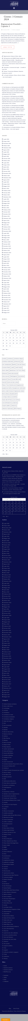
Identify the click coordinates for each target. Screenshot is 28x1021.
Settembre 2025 (7, 147)
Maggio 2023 (7, 186)
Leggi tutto (7, 47)
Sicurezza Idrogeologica (9, 898)
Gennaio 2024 (7, 171)
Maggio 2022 (7, 203)
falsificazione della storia (10, 781)
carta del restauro (21, 364)
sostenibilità (14, 396)
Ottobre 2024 (7, 160)
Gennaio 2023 (7, 192)
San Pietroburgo (7, 885)
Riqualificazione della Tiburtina (11, 875)
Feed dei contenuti (8, 967)
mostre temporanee (8, 819)
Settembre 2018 (7, 278)
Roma (8, 393)
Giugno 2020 (7, 235)
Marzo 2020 (6, 239)
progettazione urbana (9, 860)
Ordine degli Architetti (9, 830)
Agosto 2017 (6, 306)
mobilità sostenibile (8, 813)
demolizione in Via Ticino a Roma (17, 370)
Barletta (14, 364)
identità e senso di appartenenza (11, 793)
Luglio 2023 (6, 182)
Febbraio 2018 (7, 293)
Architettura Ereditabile (9, 716)
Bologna (6, 740)
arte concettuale (7, 725)
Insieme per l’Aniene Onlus (10, 798)
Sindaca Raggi (7, 900)
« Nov (3, 349)
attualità (6, 727)
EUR (5, 778)
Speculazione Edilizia (9, 915)
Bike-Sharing (7, 738)
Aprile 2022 (6, 205)
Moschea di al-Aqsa (8, 817)
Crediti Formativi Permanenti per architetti (14, 770)
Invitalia (5, 802)
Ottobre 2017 (7, 301)
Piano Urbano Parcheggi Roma (11, 843)
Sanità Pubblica (7, 887)
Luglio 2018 (6, 282)
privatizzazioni (7, 855)
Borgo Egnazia (7, 746)
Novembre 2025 (7, 143)
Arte (5, 723)
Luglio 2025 (6, 152)
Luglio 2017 (6, 308)
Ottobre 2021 (7, 216)
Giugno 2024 (7, 164)
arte (22, 361)
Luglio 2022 (6, 199)
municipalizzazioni (8, 823)
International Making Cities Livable (12, 800)
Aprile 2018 (6, 288)
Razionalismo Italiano (9, 864)
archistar (6, 710)
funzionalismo (21, 376)
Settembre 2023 (7, 177)
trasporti (6, 950)
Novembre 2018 (7, 274)
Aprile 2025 (6, 156)
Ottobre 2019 (7, 250)
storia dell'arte (16, 399)
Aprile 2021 (6, 224)
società (5, 905)
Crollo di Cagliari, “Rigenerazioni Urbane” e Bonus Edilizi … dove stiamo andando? (14, 123)
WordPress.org (7, 971)
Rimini (3, 393)
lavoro (9, 379)
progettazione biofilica (7, 388)
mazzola (4, 382)
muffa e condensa (8, 821)
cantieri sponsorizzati (9, 748)
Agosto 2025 (6, 149)
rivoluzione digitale (8, 877)
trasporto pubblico (6, 405)
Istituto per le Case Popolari (10, 804)
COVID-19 (6, 768)
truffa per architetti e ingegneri (11, 952)
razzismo (6, 866)
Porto (5, 853)
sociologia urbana (6, 396)
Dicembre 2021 (7, 214)
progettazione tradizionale (19, 388)
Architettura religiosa (9, 718)
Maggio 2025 (7, 154)
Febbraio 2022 (7, 209)
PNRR (5, 847)
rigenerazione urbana (19, 391)
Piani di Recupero (8, 838)
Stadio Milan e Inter (8, 924)
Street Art (6, 930)
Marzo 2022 (6, 207)
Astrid (18, 1011)
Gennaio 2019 (7, 269)
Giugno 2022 (7, 201)
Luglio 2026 (6, 139)
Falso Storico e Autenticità (10, 783)
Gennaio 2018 (7, 295)
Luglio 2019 (6, 256)
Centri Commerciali (8, 761)
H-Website (6, 981)
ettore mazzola (5, 376)
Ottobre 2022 (7, 194)
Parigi (5, 836)
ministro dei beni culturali (13, 382)
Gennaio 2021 (7, 229)
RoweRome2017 (13, 393)
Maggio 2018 (7, 286)
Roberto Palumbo (8, 879)
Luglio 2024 (6, 162)
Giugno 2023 (7, 184)
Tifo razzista (7, 943)
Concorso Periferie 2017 (9, 766)
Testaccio (6, 941)
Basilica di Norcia (8, 733)
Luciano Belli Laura (16, 379)
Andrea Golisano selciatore (10, 704)
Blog (10, 1008)
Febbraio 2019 (7, 267)
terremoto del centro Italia (10, 939)
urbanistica (6, 956)
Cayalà (5, 759)
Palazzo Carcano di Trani (10, 832)
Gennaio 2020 (7, 244)
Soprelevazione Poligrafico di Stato (12, 909)
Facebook (6, 975)
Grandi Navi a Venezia (9, 791)
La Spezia (6, 806)
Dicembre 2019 (7, 246)
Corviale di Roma (6, 367)
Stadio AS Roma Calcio (9, 917)
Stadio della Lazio (8, 920)
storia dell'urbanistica (7, 402)
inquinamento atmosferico (10, 795)
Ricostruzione (7, 870)
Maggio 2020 (7, 237)
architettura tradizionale (7, 361)
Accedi (5, 965)
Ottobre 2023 (7, 175)
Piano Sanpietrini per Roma (10, 840)
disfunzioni (4, 373)
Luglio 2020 (6, 233)
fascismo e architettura (9, 785)
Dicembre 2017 (7, 297)
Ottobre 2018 (7, 276)
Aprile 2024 (6, 167)
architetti (4, 358)
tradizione (15, 402)
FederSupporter (13, 376)
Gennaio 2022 (7, 211)
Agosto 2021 (6, 220)
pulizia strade (5, 391)
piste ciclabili (7, 845)
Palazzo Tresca (5, 385)
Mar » (7, 349)
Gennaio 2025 (7, 158)
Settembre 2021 (7, 218)
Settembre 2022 (7, 197)
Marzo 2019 (6, 265)
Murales (6, 825)
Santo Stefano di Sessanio (10, 892)
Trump (5, 954)
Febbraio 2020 (7, 241)
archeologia (6, 708)
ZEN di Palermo (17, 408)
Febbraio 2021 (7, 226)
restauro (11, 391)
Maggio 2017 (7, 312)
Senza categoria (16, 29)
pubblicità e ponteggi (9, 862)
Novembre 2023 (7, 173)
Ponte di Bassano (8, 851)
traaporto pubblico (8, 945)
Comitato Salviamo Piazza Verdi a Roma (13, 763)
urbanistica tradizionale (7, 408)
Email (5, 979)
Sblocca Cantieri (8, 894)
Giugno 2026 (7, 141)
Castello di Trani (8, 757)
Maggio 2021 (7, 222)
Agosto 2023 (6, 179)
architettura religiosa (18, 358)
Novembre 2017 (7, 299)
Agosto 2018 (6, 280)
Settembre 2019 (7, 252)
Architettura (6, 712)
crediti (12, 367)
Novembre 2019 (7, 248)
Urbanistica (14, 405)
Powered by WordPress (7, 1011)
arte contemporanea (6, 364)
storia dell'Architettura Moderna (11, 926)
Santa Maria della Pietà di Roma (11, 890)
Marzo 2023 (6, 188)
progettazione (20, 385)
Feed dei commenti (8, 969)
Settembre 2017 (7, 304)
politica (5, 849)
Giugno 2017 (7, 310)
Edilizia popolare (8, 776)
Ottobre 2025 (7, 145)
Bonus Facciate (7, 742)
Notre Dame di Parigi (9, 828)
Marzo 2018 (6, 291)
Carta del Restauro (8, 751)
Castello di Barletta (8, 755)
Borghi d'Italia (7, 744)
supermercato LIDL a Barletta (11, 932)
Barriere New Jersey (8, 731)
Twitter (5, 977)
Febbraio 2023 (7, 190)
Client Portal (16, 1008)
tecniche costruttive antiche (10, 935)
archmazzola (17, 361)
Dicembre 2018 (7, 271)
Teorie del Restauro (8, 937)
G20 (5, 789)
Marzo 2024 (6, 169)
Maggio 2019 (7, 261)
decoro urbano (5, 370)
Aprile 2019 (6, 263)
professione (13, 385)
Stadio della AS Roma (7, 399)
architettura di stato (8, 714)
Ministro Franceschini (9, 810)
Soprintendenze (7, 911)
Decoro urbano (7, 772)
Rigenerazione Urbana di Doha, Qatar (12, 56)
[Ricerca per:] (9, 323)
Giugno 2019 (7, 259)
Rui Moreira (6, 883)
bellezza (6, 736)
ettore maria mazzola (13, 373)
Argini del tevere (8, 721)
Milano (5, 808)
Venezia (5, 958)
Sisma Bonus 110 (8, 902)
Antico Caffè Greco (8, 706)
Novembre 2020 (7, 231)
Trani (5, 947)
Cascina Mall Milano (8, 753)
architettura (10, 358)
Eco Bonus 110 (7, 774)
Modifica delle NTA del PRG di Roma (12, 815)
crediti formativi (18, 367)
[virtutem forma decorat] (13, 993)
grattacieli (4, 379)
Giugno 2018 (7, 284)
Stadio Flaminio (7, 922)
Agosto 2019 (6, 254)
